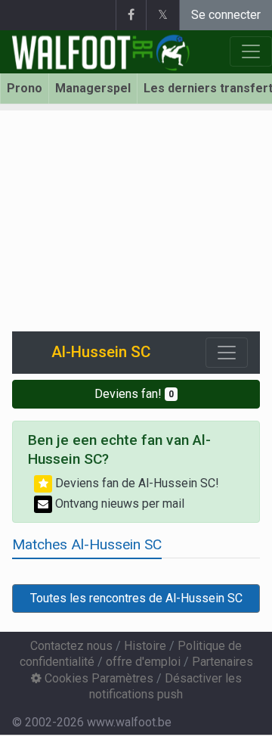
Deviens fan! (134, 394)
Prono (24, 88)
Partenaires (222, 661)
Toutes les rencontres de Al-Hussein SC (136, 598)
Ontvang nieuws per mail (118, 503)
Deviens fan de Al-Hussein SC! (135, 483)
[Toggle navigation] (227, 352)
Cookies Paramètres (97, 678)
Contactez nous (71, 646)
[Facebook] (131, 15)
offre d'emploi (143, 661)
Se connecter (226, 15)
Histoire (145, 646)
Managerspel (93, 88)
